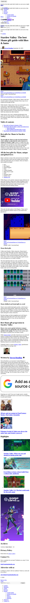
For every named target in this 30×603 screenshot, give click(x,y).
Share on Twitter (14, 92)
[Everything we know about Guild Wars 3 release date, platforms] (16, 464)
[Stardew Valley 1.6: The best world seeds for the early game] (16, 482)
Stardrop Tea (7, 177)
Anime (5, 10)
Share (2, 91)
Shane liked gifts (11, 128)
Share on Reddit (22, 92)
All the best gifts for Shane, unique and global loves (16, 126)
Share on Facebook (5, 92)
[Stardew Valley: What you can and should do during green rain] (16, 445)
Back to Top (4, 580)
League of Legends (11, 16)
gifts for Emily (7, 335)
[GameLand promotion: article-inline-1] (12, 206)
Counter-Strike (10, 14)
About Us (6, 21)
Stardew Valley (17, 344)
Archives (3, 547)
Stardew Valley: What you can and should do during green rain (15, 454)
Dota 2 (8, 17)
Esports (5, 13)
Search (23, 27)
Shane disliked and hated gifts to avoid (16, 129)
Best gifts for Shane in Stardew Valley (13, 125)
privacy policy (11, 553)
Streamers (6, 9)
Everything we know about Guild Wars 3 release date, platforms (16, 472)
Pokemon (9, 598)
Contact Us (6, 601)
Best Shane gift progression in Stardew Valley (15, 131)
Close (2, 581)
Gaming (6, 7)
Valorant (9, 596)
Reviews (6, 12)
